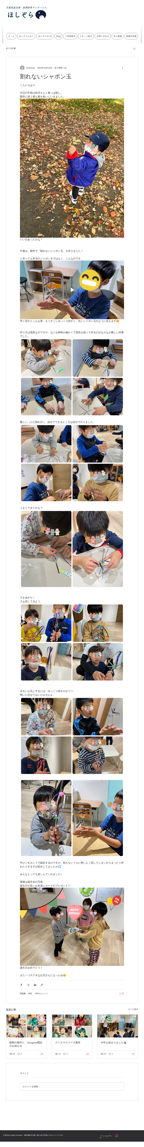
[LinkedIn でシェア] (35, 984)
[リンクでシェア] (42, 984)
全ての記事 (11, 48)
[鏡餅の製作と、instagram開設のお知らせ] (26, 1026)
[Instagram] (116, 1135)
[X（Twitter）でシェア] (28, 984)
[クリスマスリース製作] (72, 1026)
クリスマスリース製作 (67, 1042)
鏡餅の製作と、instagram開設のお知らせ (25, 1044)
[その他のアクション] (122, 68)
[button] (134, 48)
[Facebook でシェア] (21, 984)
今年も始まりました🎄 (114, 1042)
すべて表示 (133, 1009)
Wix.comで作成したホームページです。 (50, 1135)
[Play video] (72, 290)
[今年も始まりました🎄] (117, 1026)
